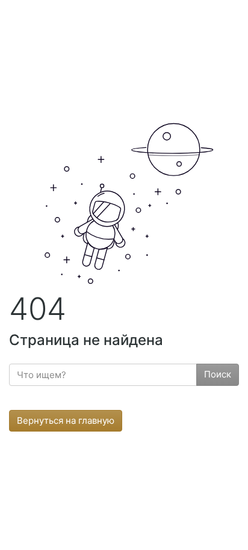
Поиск (217, 374)
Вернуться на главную (65, 420)
